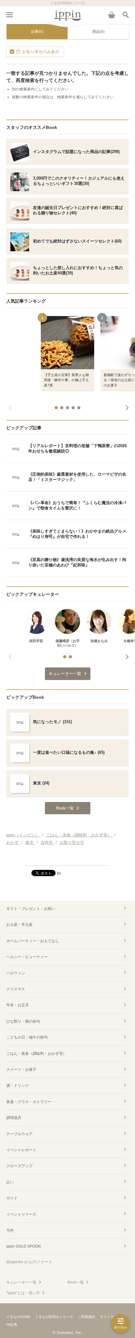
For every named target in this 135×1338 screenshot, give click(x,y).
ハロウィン (15, 973)
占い (10, 1182)
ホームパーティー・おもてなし (32, 941)
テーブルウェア (19, 1134)
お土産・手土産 (19, 924)
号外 (10, 1230)
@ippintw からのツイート (29, 1261)
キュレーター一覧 (21, 1282)
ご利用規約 (86, 1317)
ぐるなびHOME (18, 1317)
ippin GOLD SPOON (23, 1246)
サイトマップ (110, 1317)
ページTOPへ (67, 858)
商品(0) (98, 31)
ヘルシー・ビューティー (27, 957)
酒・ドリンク (17, 1085)
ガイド (12, 1198)
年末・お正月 (17, 1005)
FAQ (9, 1324)
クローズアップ (19, 1166)
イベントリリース (21, 1214)
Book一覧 (76, 1282)
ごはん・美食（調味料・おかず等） (36, 1053)
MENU (9, 14)
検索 (125, 14)
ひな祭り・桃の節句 (23, 1021)
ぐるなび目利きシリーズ (54, 1317)
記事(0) (37, 31)
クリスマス (15, 989)
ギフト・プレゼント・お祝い (30, 908)
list (59, 873)
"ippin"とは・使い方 (23, 1293)
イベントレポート (21, 1150)
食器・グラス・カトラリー (28, 1102)
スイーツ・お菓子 (21, 1069)
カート (111, 14)
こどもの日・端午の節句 (27, 1037)
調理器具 (13, 1118)
